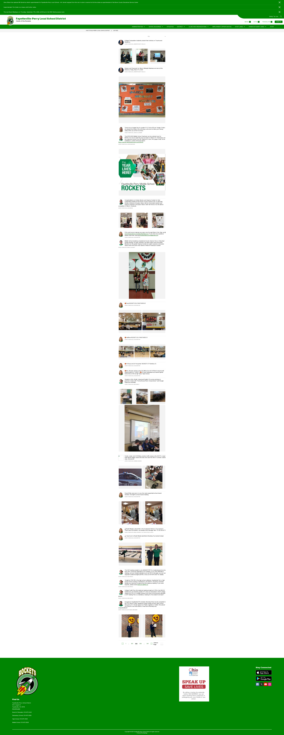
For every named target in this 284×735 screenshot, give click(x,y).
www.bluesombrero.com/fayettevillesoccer (137, 234)
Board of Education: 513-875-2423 (22, 712)
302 (136, 643)
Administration (137, 26)
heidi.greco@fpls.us (142, 584)
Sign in (278, 22)
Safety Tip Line (273, 16)
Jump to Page (155, 643)
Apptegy (145, 733)
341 (148, 643)
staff (272, 26)
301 (132, 643)
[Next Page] (151, 643)
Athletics (170, 26)
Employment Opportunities (221, 26)
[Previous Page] (123, 643)
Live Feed (115, 30)
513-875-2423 (16, 709)
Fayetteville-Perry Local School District (98, 30)
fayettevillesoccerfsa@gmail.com (149, 235)
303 (140, 643)
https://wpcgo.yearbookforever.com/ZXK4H (130, 142)
